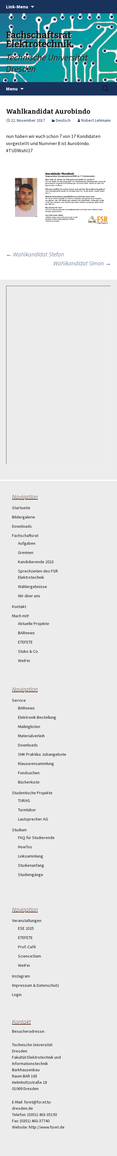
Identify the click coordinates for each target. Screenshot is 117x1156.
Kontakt (19, 606)
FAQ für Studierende (36, 837)
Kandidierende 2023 (36, 561)
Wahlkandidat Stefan (35, 254)
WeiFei (24, 660)
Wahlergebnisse (32, 586)
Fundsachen (29, 772)
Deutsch (63, 120)
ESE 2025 (26, 928)
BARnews (26, 632)
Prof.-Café (27, 946)
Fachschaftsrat (25, 535)
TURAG (24, 800)
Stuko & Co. (28, 651)
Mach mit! (20, 615)
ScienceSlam (29, 956)
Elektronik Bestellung (37, 717)
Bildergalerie (23, 517)
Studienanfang (31, 865)
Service (19, 700)
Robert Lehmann (96, 120)
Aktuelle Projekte (33, 623)
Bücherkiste (29, 782)
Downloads (22, 526)
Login (17, 994)
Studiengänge (30, 874)
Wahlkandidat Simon (82, 263)
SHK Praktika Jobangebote (42, 754)
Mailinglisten (29, 726)
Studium (19, 829)
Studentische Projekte (32, 792)
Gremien (25, 552)
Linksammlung (30, 856)
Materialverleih (31, 735)
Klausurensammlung (36, 763)
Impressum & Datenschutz (35, 985)
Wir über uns (29, 595)
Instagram (21, 976)
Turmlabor (27, 809)
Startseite (21, 507)
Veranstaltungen (26, 920)
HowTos (25, 846)
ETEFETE (25, 642)
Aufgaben (26, 543)
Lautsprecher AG (33, 819)
